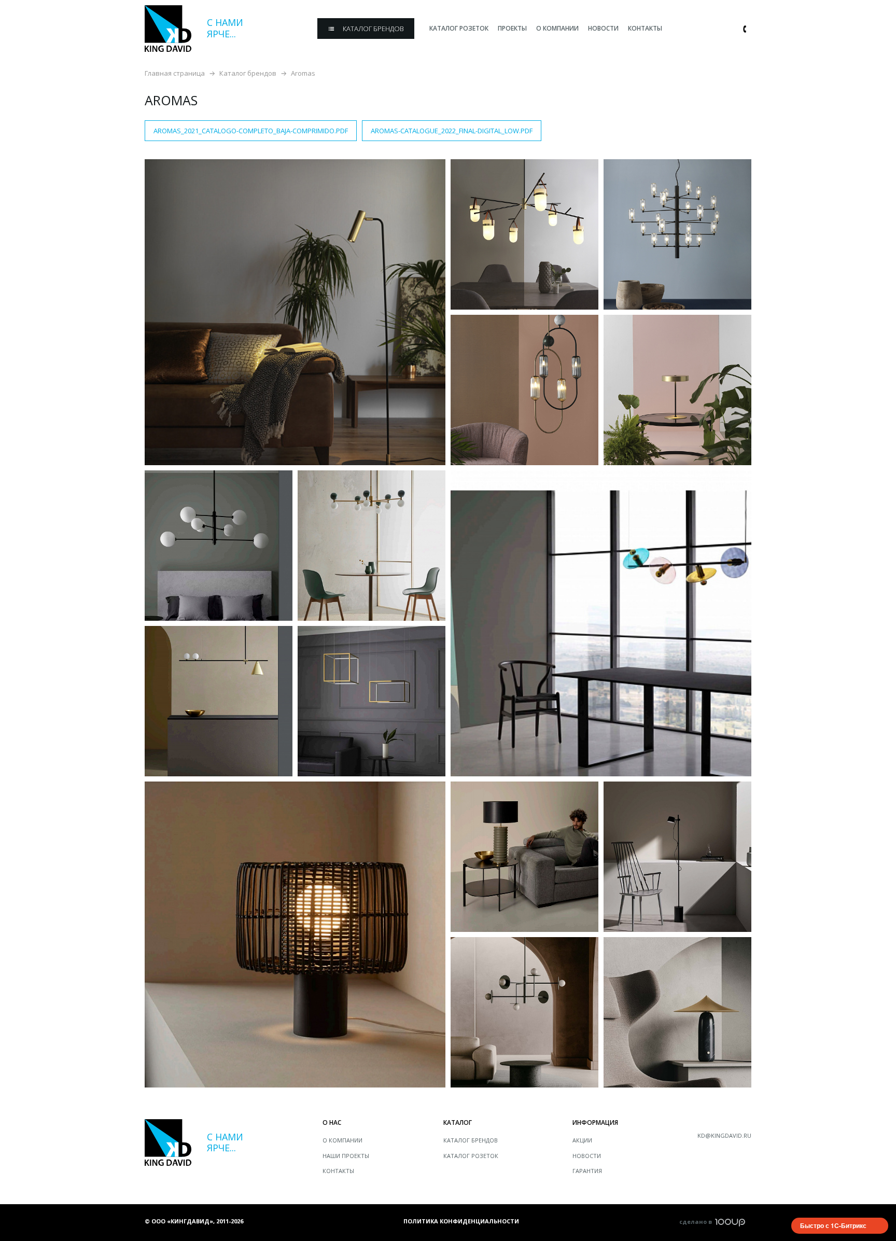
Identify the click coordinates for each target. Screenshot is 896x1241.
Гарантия (587, 1171)
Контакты (338, 1171)
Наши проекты (346, 1156)
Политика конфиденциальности (461, 1221)
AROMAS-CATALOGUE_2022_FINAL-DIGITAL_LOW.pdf (452, 130)
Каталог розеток (470, 1156)
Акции (582, 1140)
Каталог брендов (247, 73)
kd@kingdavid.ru (724, 1135)
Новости (586, 1156)
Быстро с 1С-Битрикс (833, 1225)
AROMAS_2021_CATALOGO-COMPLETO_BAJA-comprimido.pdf (250, 130)
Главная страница (175, 73)
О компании (342, 1140)
